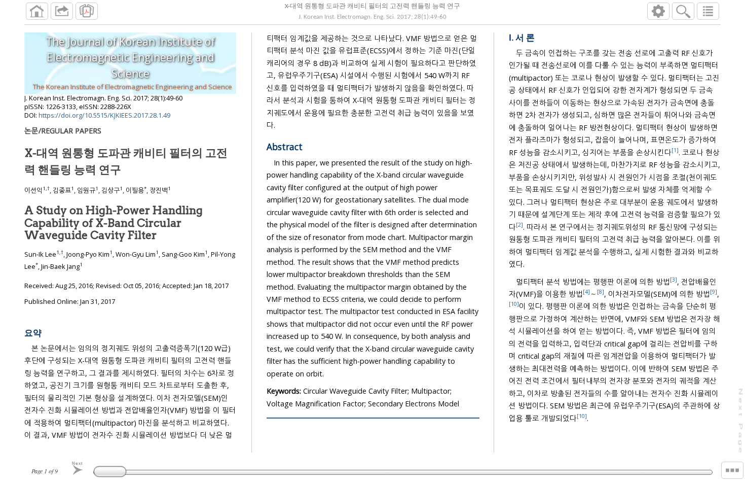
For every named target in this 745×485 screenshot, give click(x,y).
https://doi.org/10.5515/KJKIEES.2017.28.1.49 (104, 115)
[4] (586, 291)
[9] (713, 291)
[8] (600, 291)
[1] (675, 150)
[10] (514, 304)
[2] (519, 224)
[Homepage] (37, 11)
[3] (673, 279)
